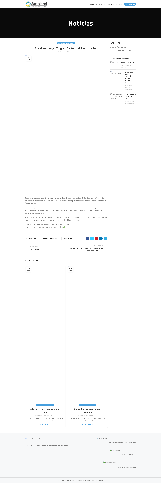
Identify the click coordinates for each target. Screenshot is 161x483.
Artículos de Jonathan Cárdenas (121, 50)
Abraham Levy (32, 238)
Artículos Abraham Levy (66, 43)
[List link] (109, 454)
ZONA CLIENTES (130, 4)
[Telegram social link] (105, 238)
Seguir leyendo (45, 424)
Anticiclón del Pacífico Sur (50, 238)
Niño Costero (68, 238)
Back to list (66, 248)
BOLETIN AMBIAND (127, 62)
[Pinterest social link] (96, 238)
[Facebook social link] (87, 238)
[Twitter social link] (92, 238)
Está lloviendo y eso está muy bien (130, 96)
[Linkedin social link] (101, 238)
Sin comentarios (129, 103)
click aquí (66, 227)
